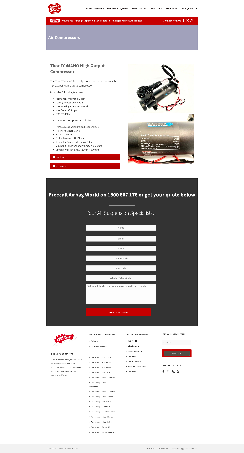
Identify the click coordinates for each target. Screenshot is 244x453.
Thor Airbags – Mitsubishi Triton (103, 412)
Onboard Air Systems (117, 8)
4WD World (132, 341)
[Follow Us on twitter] (178, 371)
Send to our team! (118, 312)
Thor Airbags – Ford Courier (101, 357)
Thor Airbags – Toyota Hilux (101, 427)
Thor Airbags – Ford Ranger (101, 367)
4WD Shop (132, 356)
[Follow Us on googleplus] (168, 371)
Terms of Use (163, 448)
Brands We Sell (139, 8)
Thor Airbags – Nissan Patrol (101, 422)
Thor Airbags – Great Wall (100, 372)
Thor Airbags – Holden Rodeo (102, 396)
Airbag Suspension (95, 8)
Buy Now (60, 157)
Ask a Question (62, 166)
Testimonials (171, 8)
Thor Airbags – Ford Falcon (101, 362)
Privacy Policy (150, 448)
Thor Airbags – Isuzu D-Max (101, 402)
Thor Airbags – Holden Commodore (98, 384)
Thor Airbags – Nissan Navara (102, 417)
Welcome (94, 341)
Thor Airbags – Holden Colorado (103, 377)
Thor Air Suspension (136, 361)
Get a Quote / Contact (99, 346)
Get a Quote (187, 8)
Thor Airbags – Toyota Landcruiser (103, 432)
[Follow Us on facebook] (163, 371)
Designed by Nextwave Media (184, 449)
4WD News (132, 371)
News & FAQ (155, 8)
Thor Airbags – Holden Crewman (103, 391)
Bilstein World (133, 346)
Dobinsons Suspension (137, 366)
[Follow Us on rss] (173, 371)
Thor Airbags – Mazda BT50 (101, 407)
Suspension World (135, 351)
